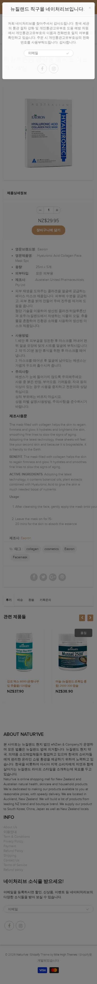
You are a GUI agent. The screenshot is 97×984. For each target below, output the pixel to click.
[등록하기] (67, 53)
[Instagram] (53, 68)
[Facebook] (42, 68)
